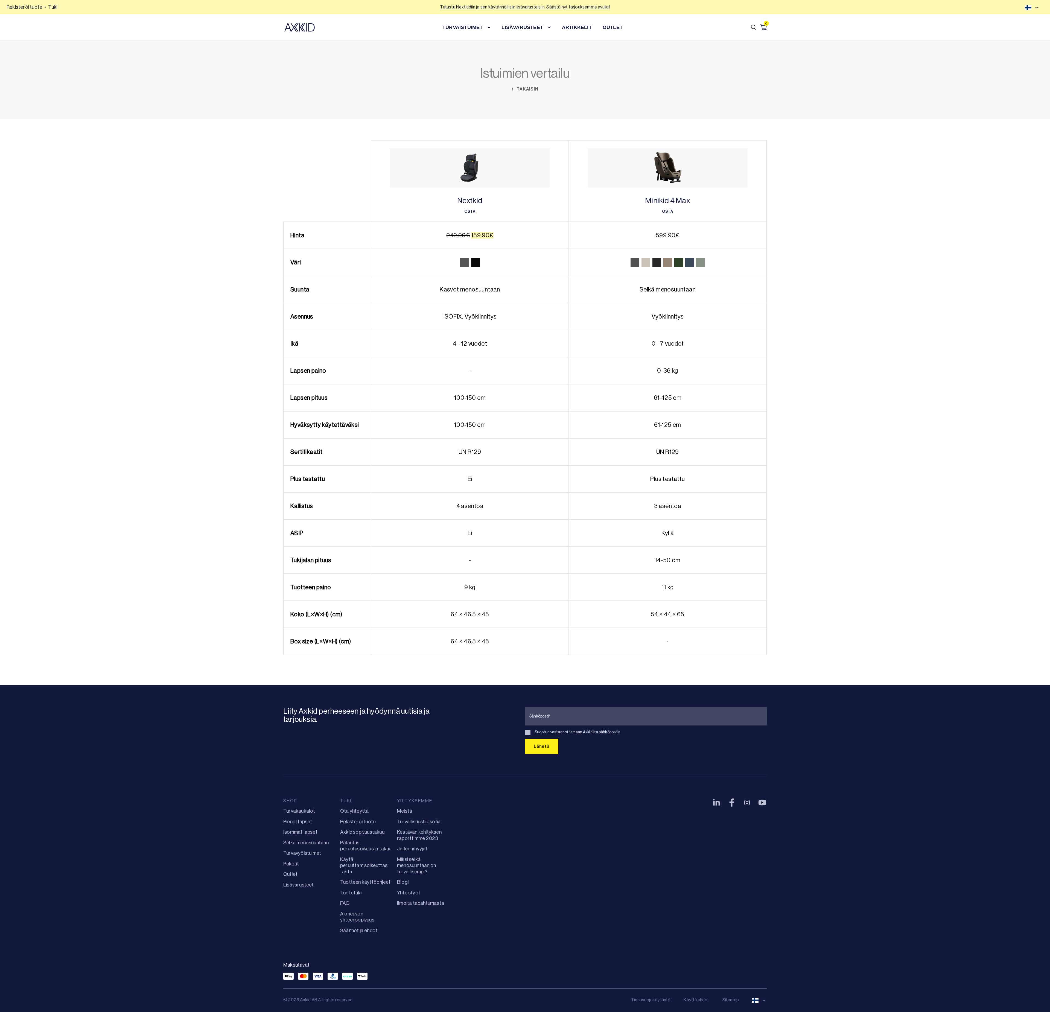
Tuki (52, 7)
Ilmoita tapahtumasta (420, 903)
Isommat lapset (300, 832)
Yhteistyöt (408, 893)
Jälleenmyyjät (412, 848)
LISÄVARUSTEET (522, 27)
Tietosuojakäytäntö (651, 999)
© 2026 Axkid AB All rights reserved (317, 999)
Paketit (291, 864)
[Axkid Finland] (299, 27)
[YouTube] (762, 802)
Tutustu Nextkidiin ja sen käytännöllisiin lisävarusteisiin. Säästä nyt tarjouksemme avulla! (525, 7)
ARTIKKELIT (577, 27)
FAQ (345, 903)
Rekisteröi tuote (24, 7)
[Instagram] (747, 802)
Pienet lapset (297, 821)
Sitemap (730, 999)
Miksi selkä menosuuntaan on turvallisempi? (416, 865)
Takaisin (526, 89)
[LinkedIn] (716, 802)
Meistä (404, 811)
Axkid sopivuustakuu (362, 832)
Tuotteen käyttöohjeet (365, 882)
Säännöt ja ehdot (358, 930)
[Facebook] (731, 802)
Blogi (403, 882)
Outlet (613, 27)
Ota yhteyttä (354, 811)
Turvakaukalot (299, 811)
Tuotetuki (350, 893)
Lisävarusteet (298, 885)
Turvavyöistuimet (302, 853)
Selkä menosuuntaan (306, 842)
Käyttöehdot (696, 999)
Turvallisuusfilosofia (419, 821)
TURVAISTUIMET (462, 27)
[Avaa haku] (753, 27)
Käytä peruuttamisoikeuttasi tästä (364, 865)
